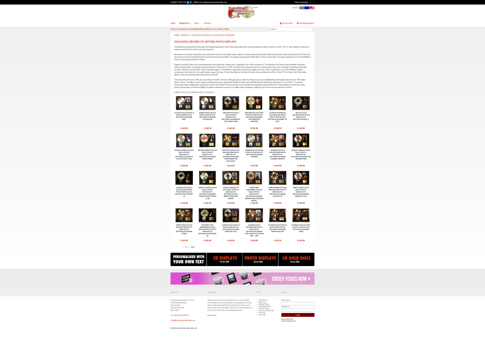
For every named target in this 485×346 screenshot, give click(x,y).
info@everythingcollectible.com (214, 2)
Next (193, 247)
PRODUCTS (184, 23)
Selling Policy (264, 304)
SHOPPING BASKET (306, 23)
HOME (173, 23)
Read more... (212, 315)
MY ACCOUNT (287, 23)
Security (262, 313)
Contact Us (263, 300)
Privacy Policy (264, 308)
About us (262, 302)
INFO (197, 23)
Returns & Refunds (266, 310)
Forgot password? (288, 321)
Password (285, 307)
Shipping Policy (265, 306)
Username (285, 300)
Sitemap (262, 315)
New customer (287, 319)
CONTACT (208, 23)
